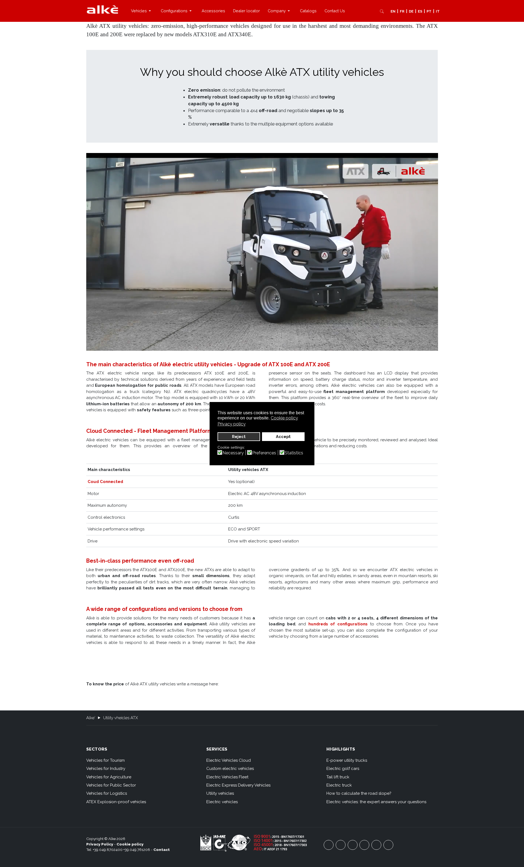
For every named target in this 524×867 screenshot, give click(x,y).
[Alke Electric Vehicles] (102, 9)
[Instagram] (364, 845)
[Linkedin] (388, 845)
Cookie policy (130, 844)
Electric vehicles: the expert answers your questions (376, 801)
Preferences (264, 453)
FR (402, 11)
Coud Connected (105, 481)
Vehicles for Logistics (106, 793)
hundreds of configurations (338, 624)
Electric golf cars (342, 768)
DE (411, 11)
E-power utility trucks (346, 760)
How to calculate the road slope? (358, 793)
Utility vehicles (220, 793)
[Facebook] (329, 845)
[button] (142, 11)
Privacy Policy (99, 844)
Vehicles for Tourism (105, 760)
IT (438, 11)
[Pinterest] (376, 845)
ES (420, 11)
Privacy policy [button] (232, 424)
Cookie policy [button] (284, 418)
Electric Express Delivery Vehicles (238, 785)
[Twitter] (353, 845)
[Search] (382, 11)
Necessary (233, 453)
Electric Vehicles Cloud (228, 760)
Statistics (294, 453)
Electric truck (339, 785)
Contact (161, 849)
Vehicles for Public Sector (111, 785)
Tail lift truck (337, 777)
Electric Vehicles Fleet (227, 777)
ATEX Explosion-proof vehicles (116, 801)
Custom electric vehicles (230, 768)
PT (429, 11)
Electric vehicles (222, 801)
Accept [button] (283, 436)
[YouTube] (341, 845)
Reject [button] (239, 436)
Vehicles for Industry (105, 768)
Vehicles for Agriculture (108, 777)
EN (393, 11)
